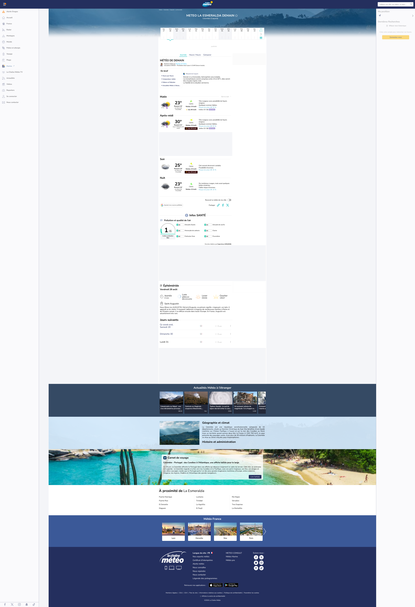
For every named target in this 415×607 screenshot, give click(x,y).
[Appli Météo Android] (231, 585)
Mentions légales (171, 593)
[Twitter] (261, 557)
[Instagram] (261, 563)
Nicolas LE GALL (181, 64)
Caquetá (172, 10)
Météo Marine (232, 556)
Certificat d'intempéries (203, 560)
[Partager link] (218, 205)
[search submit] (411, 4)
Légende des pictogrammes (205, 578)
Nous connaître (199, 567)
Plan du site (193, 593)
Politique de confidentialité (233, 593)
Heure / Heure (195, 55)
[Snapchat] (256, 563)
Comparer (207, 55)
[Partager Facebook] (223, 205)
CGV (185, 593)
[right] (264, 400)
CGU (180, 593)
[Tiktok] (261, 568)
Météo (160, 10)
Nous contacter (199, 574)
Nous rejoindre (199, 571)
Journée (183, 55)
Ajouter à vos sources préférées (173, 205)
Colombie (166, 10)
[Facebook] (256, 557)
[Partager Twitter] (227, 205)
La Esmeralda (179, 10)
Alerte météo (198, 563)
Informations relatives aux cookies (210, 593)
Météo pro (230, 560)
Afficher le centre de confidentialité (213, 596)
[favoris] (236, 15)
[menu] (5, 4)
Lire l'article (255, 477)
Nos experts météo (201, 556)
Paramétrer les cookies (251, 593)
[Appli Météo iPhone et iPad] (216, 585)
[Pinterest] (256, 568)
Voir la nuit (225, 97)
